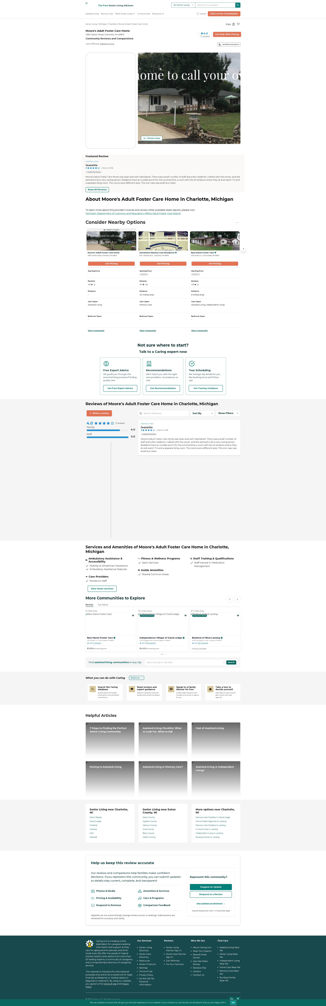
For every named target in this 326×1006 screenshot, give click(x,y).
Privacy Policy (146, 975)
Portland (93, 825)
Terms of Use (110, 984)
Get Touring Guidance (206, 388)
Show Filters (225, 413)
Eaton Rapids (95, 817)
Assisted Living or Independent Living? (215, 769)
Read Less (135, 678)
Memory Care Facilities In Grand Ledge (213, 817)
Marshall (93, 837)
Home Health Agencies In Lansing (211, 821)
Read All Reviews (97, 189)
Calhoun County (150, 825)
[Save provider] (238, 24)
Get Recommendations (163, 388)
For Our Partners (175, 964)
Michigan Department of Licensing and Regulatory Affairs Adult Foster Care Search (133, 213)
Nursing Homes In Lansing (208, 837)
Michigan (103, 24)
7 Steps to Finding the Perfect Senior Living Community (108, 730)
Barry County (148, 833)
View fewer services (102, 588)
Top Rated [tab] (102, 604)
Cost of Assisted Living (210, 728)
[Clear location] (223, 662)
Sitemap (143, 968)
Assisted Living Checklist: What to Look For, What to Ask (162, 730)
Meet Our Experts (202, 951)
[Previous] (230, 599)
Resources (144, 961)
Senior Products (147, 964)
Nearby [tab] (89, 604)
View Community (96, 331)
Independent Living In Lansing (209, 833)
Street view (153, 138)
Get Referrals (173, 961)
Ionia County (148, 829)
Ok (233, 1002)
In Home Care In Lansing (207, 829)
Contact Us (198, 975)
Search (231, 662)
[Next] (237, 599)
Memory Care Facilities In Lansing (211, 825)
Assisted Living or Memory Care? (163, 767)
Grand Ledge (95, 821)
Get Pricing (111, 263)
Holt (91, 833)
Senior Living (91, 24)
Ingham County (150, 821)
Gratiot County (149, 837)
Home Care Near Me (230, 967)
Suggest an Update (211, 887)
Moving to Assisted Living (105, 767)
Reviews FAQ (199, 968)
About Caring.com (202, 947)
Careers (197, 971)
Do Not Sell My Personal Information (146, 981)
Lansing (93, 829)
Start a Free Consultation (224, 13)
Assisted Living (107, 44)
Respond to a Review (210, 894)
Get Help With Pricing (227, 34)
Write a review (101, 413)
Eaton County (149, 817)
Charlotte (112, 24)
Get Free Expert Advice (120, 388)
